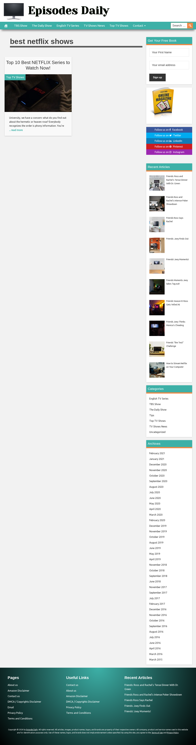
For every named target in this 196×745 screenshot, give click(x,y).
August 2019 (156, 542)
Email (11, 707)
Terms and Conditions (20, 718)
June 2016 (155, 642)
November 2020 (158, 470)
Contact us (14, 696)
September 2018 (158, 576)
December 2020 (157, 464)
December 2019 (157, 525)
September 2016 (158, 626)
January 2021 (156, 459)
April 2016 (155, 648)
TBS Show (20, 25)
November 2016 (158, 615)
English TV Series (68, 25)
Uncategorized (157, 432)
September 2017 (158, 592)
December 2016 (157, 609)
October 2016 (156, 620)
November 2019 (158, 531)
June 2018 (155, 581)
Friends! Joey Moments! (137, 711)
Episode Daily (32, 730)
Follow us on (169, 129)
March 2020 (155, 514)
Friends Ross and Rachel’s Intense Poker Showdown (153, 694)
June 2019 (155, 548)
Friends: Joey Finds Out (137, 705)
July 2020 (154, 492)
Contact (138, 25)
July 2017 (154, 598)
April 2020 (155, 509)
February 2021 (157, 453)
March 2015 (155, 659)
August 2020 (156, 486)
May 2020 (154, 503)
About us (13, 685)
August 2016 (156, 631)
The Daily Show (42, 25)
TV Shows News (94, 25)
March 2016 (155, 654)
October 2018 (156, 570)
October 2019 (156, 537)
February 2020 (157, 520)
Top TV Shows (118, 25)
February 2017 (157, 603)
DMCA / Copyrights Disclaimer (24, 701)
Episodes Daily (68, 10)
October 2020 (156, 475)
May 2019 (154, 553)
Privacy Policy (15, 712)
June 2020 (155, 498)
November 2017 (158, 587)
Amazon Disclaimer (18, 690)
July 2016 (154, 637)
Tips (151, 415)
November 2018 (158, 564)
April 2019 (155, 559)
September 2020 (158, 481)
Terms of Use (157, 733)
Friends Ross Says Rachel (138, 700)
